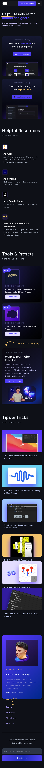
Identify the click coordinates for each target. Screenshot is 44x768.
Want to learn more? (15, 692)
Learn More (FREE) (14, 381)
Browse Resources (27, 3)
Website (10, 723)
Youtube (10, 712)
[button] (39, 3)
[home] (4, 3)
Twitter (9, 707)
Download (12, 297)
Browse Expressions (22, 97)
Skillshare (11, 718)
